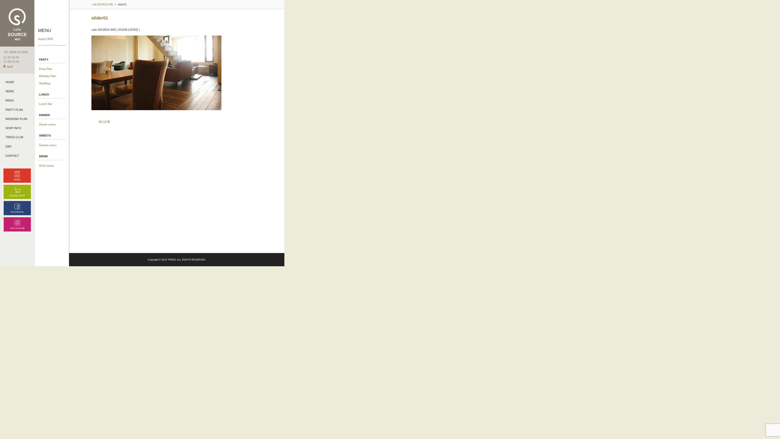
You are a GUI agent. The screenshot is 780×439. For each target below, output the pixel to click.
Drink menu (46, 165)
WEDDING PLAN (16, 119)
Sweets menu (47, 145)
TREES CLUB (14, 137)
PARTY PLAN (14, 109)
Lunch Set (45, 103)
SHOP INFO (13, 128)
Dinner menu (47, 124)
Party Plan (45, 69)
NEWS (9, 91)
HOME (9, 82)
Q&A (8, 146)
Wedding (44, 83)
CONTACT (12, 155)
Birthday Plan (47, 76)
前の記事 (104, 121)
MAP (10, 66)
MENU (9, 100)
